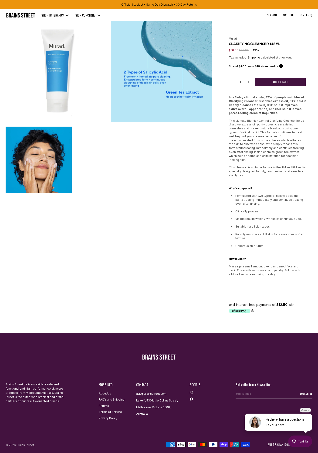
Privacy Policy (108, 418)
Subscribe (306, 393)
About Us (105, 393)
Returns (104, 406)
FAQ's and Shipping (112, 399)
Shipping (254, 57)
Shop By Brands (52, 15)
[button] (272, 15)
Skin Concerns (85, 15)
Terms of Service (110, 412)
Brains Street (25, 445)
